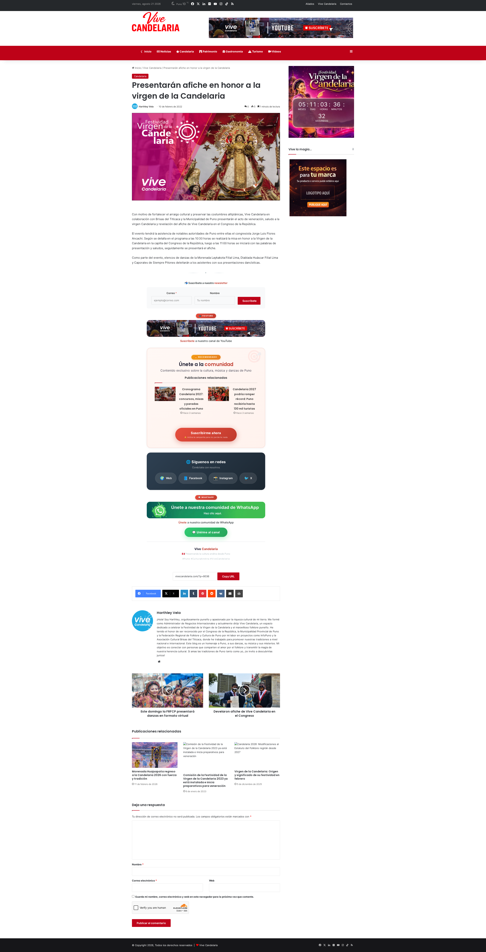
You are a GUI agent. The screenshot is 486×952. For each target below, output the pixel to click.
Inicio (147, 51)
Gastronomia (234, 51)
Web (166, 478)
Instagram (223, 478)
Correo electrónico (144, 880)
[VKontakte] (221, 593)
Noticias (165, 51)
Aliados (310, 3)
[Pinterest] (202, 593)
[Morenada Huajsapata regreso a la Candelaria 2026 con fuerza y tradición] (155, 755)
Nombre (215, 293)
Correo (171, 293)
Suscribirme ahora (206, 434)
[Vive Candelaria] (155, 21)
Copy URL (228, 576)
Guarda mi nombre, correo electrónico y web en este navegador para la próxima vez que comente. (194, 896)
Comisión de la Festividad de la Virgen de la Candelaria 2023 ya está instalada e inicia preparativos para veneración (205, 780)
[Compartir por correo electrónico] (230, 593)
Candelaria (186, 51)
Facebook (192, 478)
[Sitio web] (159, 661)
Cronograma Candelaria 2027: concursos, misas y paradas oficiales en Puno (191, 399)
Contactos (346, 3)
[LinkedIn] (184, 593)
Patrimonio (209, 51)
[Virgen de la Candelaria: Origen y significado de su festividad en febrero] (257, 755)
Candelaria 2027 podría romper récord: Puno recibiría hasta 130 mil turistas (244, 399)
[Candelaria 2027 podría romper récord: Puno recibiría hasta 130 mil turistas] (218, 394)
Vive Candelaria (327, 3)
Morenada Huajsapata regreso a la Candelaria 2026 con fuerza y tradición (154, 775)
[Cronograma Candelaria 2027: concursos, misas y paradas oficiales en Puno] (165, 394)
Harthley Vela (146, 106)
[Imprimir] (239, 593)
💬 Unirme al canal (206, 532)
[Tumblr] (193, 593)
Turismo (257, 51)
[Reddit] (211, 593)
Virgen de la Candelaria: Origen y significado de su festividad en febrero (256, 775)
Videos (276, 51)
